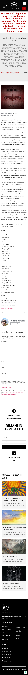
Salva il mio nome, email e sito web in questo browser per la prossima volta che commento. (13, 382)
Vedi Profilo (15, 324)
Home (2, 72)
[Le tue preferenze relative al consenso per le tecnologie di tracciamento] (25, 672)
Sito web (3, 373)
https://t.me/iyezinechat (14, 418)
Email (3, 367)
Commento (4, 341)
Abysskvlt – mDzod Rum (11, 583)
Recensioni (9, 72)
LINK (14, 460)
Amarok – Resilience (9, 556)
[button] (4, 6)
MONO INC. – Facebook (7, 308)
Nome (3, 361)
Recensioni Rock (18, 72)
